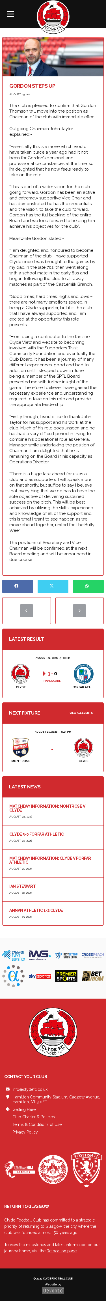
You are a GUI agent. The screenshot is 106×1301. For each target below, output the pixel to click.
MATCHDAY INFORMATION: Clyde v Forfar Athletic (50, 860)
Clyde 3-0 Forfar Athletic (36, 834)
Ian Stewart (22, 886)
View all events (81, 712)
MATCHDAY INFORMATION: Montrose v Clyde (47, 808)
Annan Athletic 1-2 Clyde (36, 910)
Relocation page (62, 1251)
